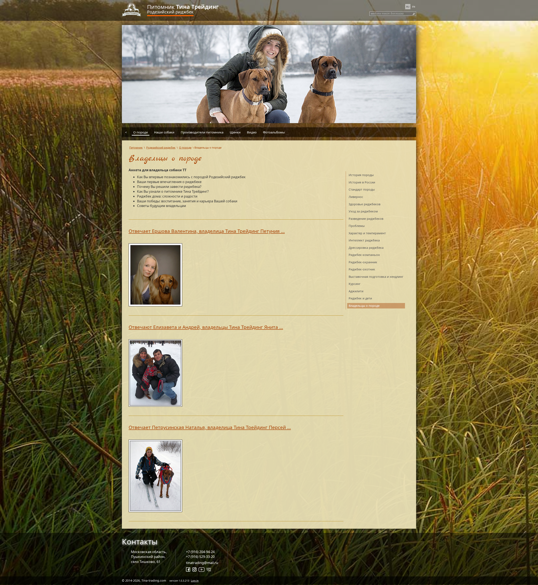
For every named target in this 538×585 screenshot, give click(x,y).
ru (407, 6)
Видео (252, 132)
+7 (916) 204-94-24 (200, 551)
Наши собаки (164, 132)
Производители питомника (202, 132)
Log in (195, 580)
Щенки (235, 132)
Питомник (183, 7)
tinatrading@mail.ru (202, 562)
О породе (140, 132)
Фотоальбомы (274, 132)
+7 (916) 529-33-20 (200, 556)
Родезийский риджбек (170, 12)
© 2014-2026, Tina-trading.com (160, 580)
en (413, 6)
